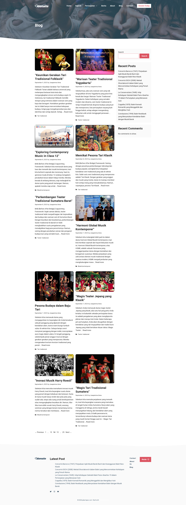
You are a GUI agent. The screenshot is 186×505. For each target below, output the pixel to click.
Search (121, 52)
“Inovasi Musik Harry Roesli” (53, 380)
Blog (121, 6)
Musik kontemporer (43, 190)
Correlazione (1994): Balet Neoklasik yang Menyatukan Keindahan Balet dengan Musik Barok (132, 116)
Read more (68, 112)
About (112, 6)
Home (69, 6)
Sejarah (78, 6)
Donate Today (144, 6)
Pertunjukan (90, 6)
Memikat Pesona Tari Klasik (94, 155)
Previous (39, 432)
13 (51, 432)
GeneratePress (104, 500)
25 (63, 432)
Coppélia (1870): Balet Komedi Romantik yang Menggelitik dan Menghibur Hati (130, 107)
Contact (129, 6)
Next (69, 432)
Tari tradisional (42, 116)
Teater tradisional (83, 120)
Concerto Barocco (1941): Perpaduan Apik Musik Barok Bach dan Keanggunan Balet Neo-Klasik (132, 74)
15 (57, 432)
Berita (103, 6)
